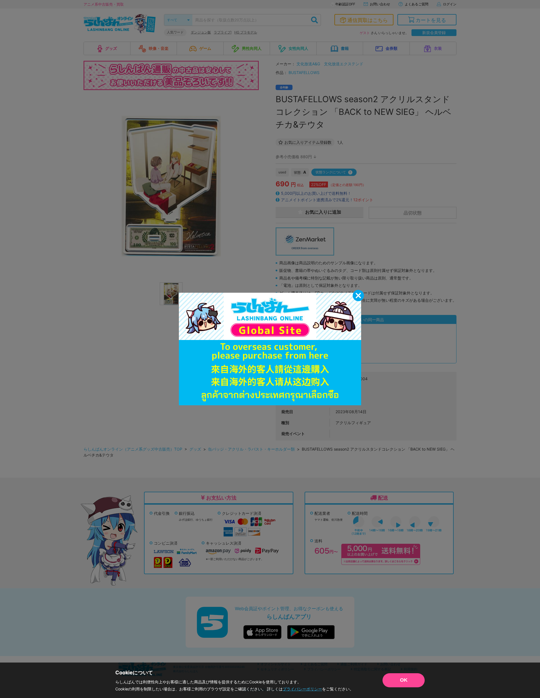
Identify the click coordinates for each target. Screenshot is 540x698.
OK (404, 680)
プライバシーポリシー (302, 688)
